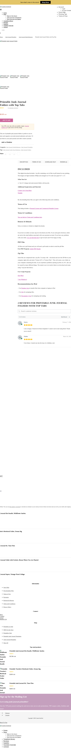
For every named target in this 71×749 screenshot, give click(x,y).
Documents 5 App (26, 296)
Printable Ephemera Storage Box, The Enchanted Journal (23, 467)
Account (61, 7)
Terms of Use (63, 16)
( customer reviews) (13, 108)
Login (63, 9)
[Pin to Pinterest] (10, 153)
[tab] (24, 161)
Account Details (66, 10)
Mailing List (3, 619)
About (1, 618)
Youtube (20, 193)
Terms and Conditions (9, 603)
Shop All (5, 643)
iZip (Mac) (21, 275)
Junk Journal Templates (14, 18)
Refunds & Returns (8, 600)
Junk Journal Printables (14, 19)
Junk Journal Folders (26, 150)
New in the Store (12, 16)
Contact (5, 27)
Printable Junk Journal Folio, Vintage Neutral (23, 399)
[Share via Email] (14, 153)
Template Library (8, 21)
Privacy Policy (7, 607)
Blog (1, 614)
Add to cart (6, 120)
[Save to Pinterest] (2, 372)
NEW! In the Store (8, 630)
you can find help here (33, 237)
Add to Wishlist (6, 142)
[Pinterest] (0, 727)
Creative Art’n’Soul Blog (25, 190)
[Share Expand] (18, 153)
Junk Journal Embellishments (26, 37)
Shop (4, 14)
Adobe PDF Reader (35, 249)
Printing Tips (63, 14)
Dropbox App (25, 288)
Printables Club (7, 633)
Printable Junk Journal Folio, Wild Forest (23, 443)
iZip (22, 292)
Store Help (62, 12)
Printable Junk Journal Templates (12, 636)
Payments (6, 597)
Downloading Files (8, 590)
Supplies (5, 24)
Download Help (50, 162)
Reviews (5, 22)
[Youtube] (1, 727)
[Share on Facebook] (5, 153)
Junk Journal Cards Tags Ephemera (11, 150)
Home (5, 13)
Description (24, 162)
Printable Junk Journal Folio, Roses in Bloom (23, 421)
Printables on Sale (8, 626)
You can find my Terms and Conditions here (30, 217)
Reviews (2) (63, 162)
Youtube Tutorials (8, 25)
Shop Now (45, 2)
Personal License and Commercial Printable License (44, 208)
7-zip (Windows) (22, 279)
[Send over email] (2, 376)
